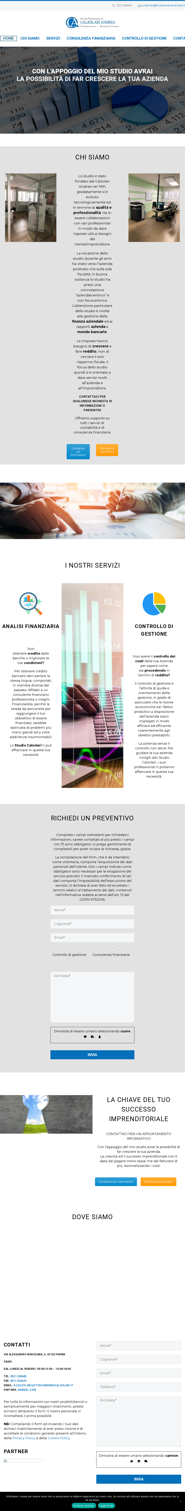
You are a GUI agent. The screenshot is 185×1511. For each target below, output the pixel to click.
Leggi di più (106, 1505)
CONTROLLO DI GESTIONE (144, 38)
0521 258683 (18, 1376)
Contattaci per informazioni (78, 452)
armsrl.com (27, 1389)
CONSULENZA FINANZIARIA (91, 38)
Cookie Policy (59, 1438)
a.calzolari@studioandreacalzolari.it (163, 5)
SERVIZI (53, 38)
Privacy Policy (24, 1438)
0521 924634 (18, 1380)
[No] (180, 1501)
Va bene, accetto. (84, 1505)
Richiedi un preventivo (107, 450)
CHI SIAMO (30, 38)
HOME (8, 38)
